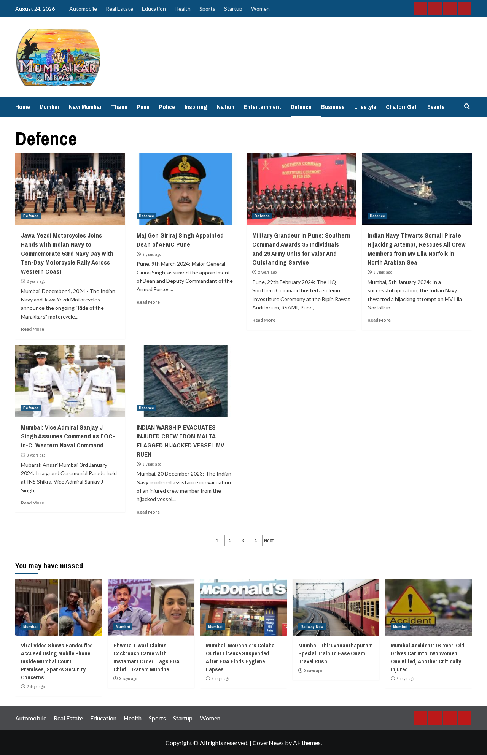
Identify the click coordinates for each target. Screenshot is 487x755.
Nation (225, 107)
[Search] (467, 106)
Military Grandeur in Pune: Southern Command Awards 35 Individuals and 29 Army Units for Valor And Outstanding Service (301, 248)
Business (333, 107)
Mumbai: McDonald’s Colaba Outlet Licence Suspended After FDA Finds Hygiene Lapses (240, 657)
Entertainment (262, 107)
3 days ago (128, 678)
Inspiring (196, 107)
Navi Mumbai (85, 107)
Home (22, 107)
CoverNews (268, 742)
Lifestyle (365, 107)
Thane (119, 107)
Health (183, 8)
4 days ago (405, 678)
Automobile (83, 8)
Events (436, 107)
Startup (233, 8)
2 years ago (36, 281)
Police (167, 107)
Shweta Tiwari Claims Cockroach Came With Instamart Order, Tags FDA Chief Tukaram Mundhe (146, 657)
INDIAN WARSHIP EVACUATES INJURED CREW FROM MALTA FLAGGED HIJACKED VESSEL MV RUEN (180, 440)
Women (260, 8)
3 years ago (383, 272)
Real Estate (119, 8)
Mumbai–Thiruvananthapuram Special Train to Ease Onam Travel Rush (335, 653)
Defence (301, 107)
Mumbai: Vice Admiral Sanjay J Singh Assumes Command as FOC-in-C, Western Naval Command (68, 436)
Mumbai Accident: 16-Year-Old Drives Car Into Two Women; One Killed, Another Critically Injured (427, 657)
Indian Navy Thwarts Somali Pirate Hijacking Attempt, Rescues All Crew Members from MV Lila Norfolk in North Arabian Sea (417, 248)
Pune (143, 107)
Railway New (312, 626)
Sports (207, 8)
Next (269, 540)
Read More (32, 329)
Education (154, 8)
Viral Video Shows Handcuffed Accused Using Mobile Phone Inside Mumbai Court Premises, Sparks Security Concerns (57, 661)
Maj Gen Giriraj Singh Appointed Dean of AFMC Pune (180, 240)
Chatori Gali (402, 107)
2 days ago (36, 686)
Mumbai (49, 107)
